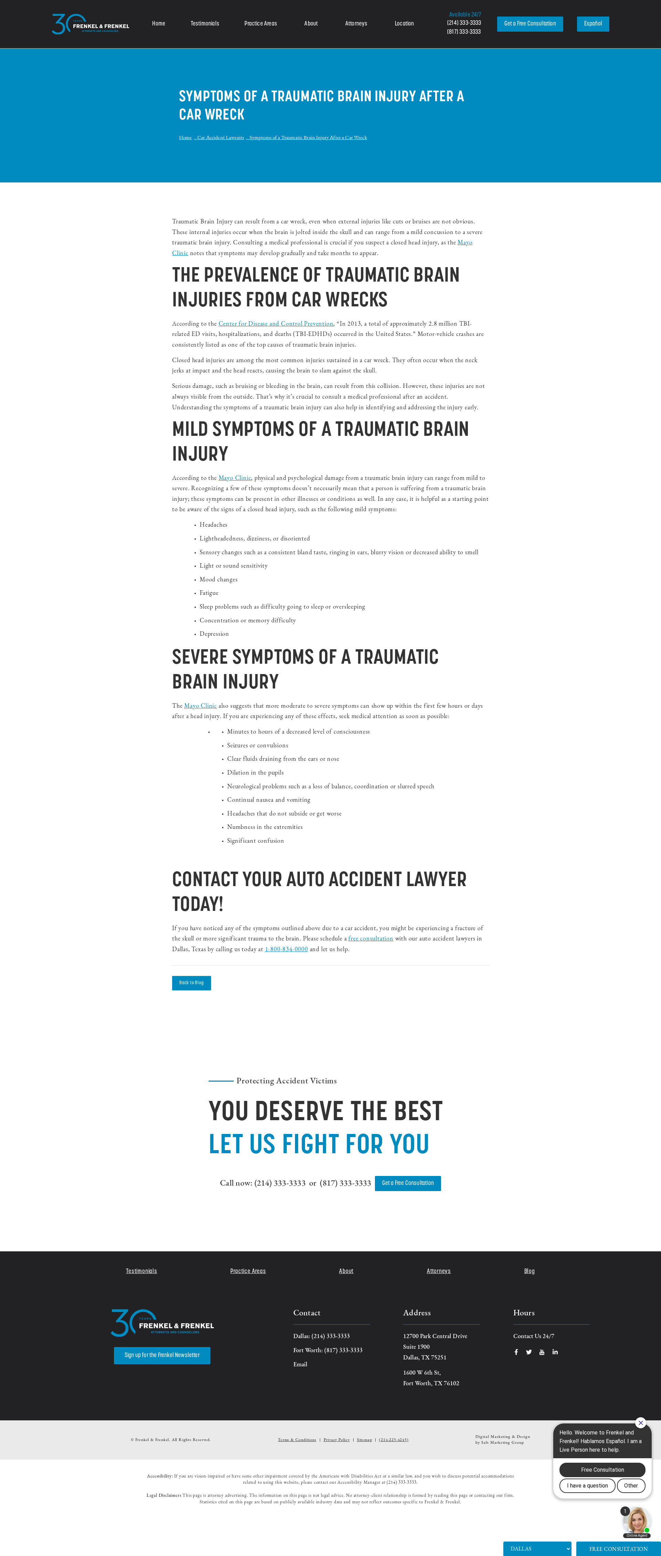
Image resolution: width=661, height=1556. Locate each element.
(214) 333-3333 (464, 23)
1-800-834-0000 (286, 950)
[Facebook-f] (516, 1352)
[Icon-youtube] (542, 1352)
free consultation (371, 939)
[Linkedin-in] (555, 1352)
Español (593, 24)
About (311, 24)
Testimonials (205, 24)
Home (158, 24)
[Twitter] (529, 1352)
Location (404, 24)
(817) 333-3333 (464, 32)
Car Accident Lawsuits (220, 137)
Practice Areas (260, 24)
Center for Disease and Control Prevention (276, 324)
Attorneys (356, 24)
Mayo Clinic (235, 478)
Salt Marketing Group (502, 1443)
